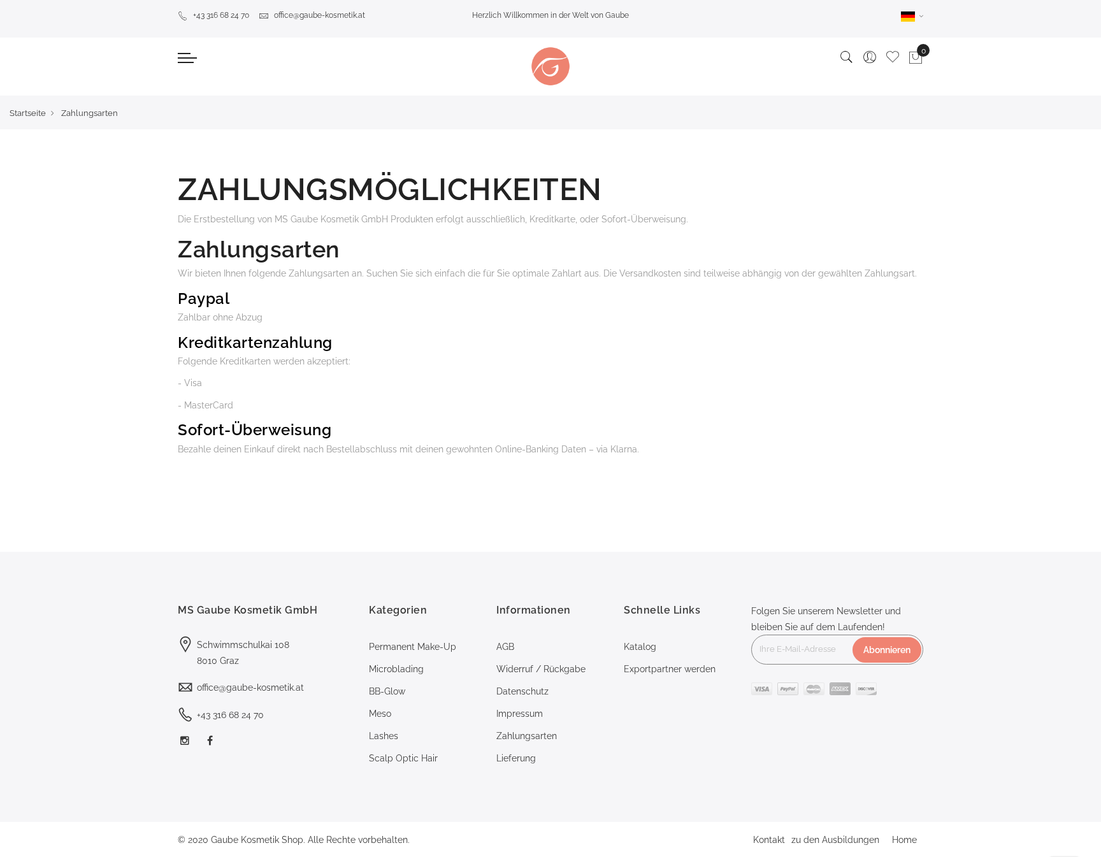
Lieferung (516, 758)
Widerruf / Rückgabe (541, 669)
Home (904, 840)
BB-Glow (387, 691)
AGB (505, 647)
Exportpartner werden (670, 669)
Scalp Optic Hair (403, 758)
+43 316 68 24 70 (221, 15)
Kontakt (769, 840)
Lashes (383, 736)
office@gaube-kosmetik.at (319, 15)
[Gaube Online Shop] (550, 66)
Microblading (396, 669)
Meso (380, 714)
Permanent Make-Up (412, 647)
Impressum (519, 714)
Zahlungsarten (526, 736)
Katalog (640, 647)
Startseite (28, 113)
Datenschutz (522, 691)
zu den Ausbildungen (835, 840)
